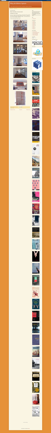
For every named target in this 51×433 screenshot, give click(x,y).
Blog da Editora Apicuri (18, 3)
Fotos (33, 26)
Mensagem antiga (28, 109)
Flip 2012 (34, 24)
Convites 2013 (15, 8)
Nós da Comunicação (35, 31)
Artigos (33, 21)
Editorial (33, 22)
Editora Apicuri (34, 18)
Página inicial (11, 8)
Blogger (29, 428)
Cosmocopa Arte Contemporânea (36, 32)
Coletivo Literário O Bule (35, 34)
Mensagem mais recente (12, 109)
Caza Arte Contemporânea (35, 33)
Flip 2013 (34, 25)
